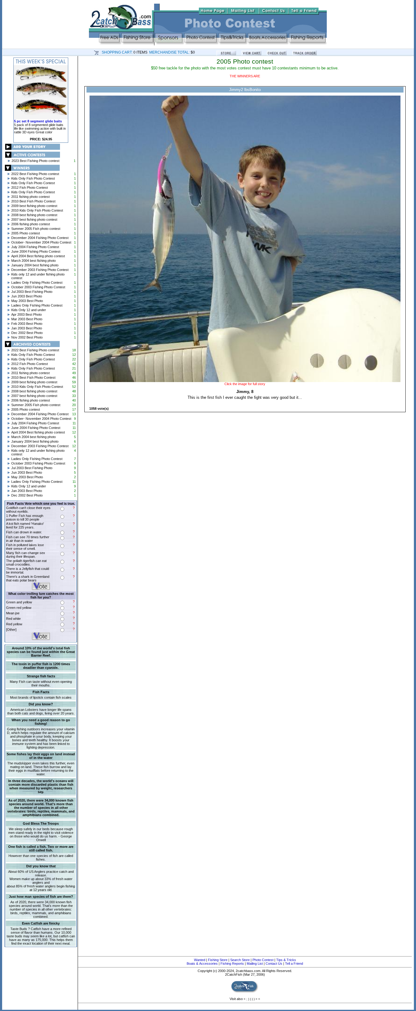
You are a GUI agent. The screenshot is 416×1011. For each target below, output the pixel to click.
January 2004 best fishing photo (34, 265)
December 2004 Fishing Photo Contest (40, 238)
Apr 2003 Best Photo (26, 314)
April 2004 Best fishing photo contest (38, 256)
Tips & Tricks (286, 960)
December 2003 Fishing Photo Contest (40, 270)
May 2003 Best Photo (27, 301)
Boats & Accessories (202, 963)
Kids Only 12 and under (28, 310)
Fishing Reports (232, 963)
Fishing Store (217, 960)
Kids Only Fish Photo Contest (33, 178)
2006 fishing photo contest (30, 224)
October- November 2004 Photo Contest (41, 242)
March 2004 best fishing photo (33, 260)
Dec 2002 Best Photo (27, 333)
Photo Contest (262, 960)
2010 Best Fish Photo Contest (33, 201)
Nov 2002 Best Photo (27, 337)
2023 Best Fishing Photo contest (35, 161)
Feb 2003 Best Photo (26, 323)
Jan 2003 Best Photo (26, 328)
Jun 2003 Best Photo (26, 296)
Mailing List (255, 963)
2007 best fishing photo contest (34, 219)
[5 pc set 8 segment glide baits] (41, 118)
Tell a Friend (294, 963)
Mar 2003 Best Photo (26, 319)
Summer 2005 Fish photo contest (35, 228)
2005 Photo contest (25, 233)
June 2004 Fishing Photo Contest (35, 251)
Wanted (199, 960)
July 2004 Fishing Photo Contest (35, 247)
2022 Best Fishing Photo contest (35, 174)
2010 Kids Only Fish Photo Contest (37, 210)
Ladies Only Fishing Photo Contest (36, 282)
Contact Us (274, 963)
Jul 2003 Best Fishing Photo (31, 291)
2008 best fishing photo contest (34, 215)
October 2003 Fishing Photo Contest (38, 287)
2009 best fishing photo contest (34, 206)
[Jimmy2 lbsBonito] (245, 381)
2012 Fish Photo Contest (29, 187)
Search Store (240, 960)
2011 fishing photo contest (30, 196)
